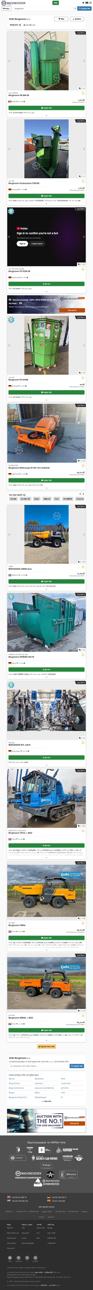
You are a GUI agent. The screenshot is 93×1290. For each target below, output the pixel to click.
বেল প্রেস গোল (25, 499)
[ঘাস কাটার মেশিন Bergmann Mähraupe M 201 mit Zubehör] (46, 433)
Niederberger (40, 1097)
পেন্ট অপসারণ (64, 1088)
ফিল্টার (62, 19)
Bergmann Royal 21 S (18, 1097)
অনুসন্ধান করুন (85, 8)
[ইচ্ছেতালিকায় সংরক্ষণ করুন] (82, 93)
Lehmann (39, 1083)
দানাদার (63, 1078)
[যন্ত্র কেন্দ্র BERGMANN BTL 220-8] (46, 710)
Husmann (81, 499)
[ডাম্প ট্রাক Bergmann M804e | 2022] (46, 983)
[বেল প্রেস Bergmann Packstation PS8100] (46, 148)
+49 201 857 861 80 (20, 1201)
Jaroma (84, 1211)
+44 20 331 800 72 (19, 1197)
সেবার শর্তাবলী (52, 1285)
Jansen (41, 1217)
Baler (36, 499)
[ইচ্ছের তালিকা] (83, 3)
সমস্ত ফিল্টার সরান (30, 25)
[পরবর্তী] (84, 60)
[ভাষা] (87, 3)
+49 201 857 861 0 (59, 1197)
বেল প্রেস (13, 499)
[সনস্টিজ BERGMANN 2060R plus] (46, 534)
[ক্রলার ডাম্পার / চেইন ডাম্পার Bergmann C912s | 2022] (46, 798)
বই (61, 1097)
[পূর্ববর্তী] (9, 60)
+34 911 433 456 (58, 1201)
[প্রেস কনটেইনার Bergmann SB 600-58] (46, 60)
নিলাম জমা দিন (72, 310)
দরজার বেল (47, 499)
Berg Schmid (14, 1083)
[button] (90, 3)
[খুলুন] (46, 115)
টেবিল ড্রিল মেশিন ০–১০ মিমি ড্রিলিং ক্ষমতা (67, 1211)
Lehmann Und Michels (44, 1088)
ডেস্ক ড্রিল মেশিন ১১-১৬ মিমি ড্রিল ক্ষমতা (27, 1211)
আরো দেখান (47, 1101)
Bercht (12, 1078)
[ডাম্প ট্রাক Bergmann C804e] (46, 890)
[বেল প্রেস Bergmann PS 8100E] (46, 345)
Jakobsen (9, 1211)
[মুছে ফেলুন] (75, 8)
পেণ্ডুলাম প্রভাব (65, 1083)
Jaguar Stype (47, 1211)
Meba (37, 1092)
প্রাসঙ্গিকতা (77, 19)
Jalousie (51, 1217)
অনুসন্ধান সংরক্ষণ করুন (47, 1046)
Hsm (57, 499)
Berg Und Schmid (16, 1088)
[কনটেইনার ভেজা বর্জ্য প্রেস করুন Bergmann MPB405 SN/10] (46, 622)
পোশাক (63, 1092)
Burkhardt (39, 1078)
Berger (12, 1092)
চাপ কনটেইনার (68, 499)
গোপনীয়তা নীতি (43, 1285)
